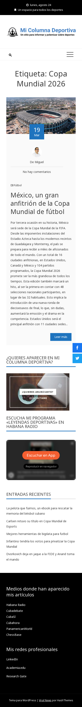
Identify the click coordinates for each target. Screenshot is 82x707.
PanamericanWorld (19, 629)
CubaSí (11, 617)
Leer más (60, 337)
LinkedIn (12, 659)
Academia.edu (15, 668)
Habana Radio (15, 605)
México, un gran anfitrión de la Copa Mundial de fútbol (40, 203)
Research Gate (16, 676)
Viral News (45, 700)
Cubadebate (14, 611)
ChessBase (13, 635)
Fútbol (18, 185)
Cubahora (13, 623)
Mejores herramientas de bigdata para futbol (37, 534)
